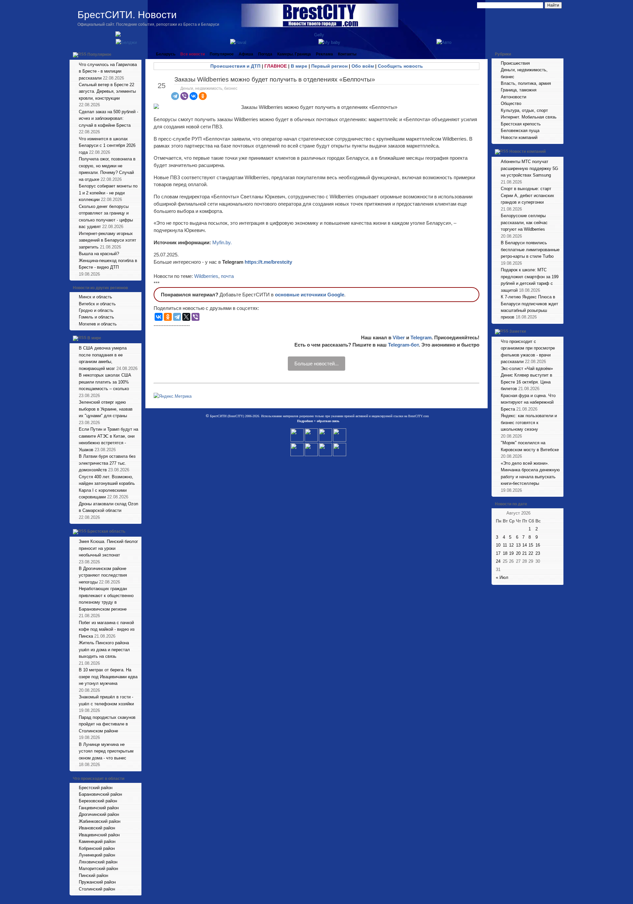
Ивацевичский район (99, 834)
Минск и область (95, 296)
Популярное (99, 54)
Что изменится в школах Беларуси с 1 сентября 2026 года (107, 145)
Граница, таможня (518, 89)
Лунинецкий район (97, 855)
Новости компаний (519, 137)
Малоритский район (98, 868)
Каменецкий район (97, 841)
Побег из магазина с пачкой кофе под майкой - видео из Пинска (107, 629)
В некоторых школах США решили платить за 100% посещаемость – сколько (105, 382)
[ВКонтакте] (193, 96)
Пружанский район (97, 882)
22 (530, 553)
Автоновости (513, 96)
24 (498, 561)
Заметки (517, 331)
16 (537, 545)
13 (518, 545)
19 (511, 553)
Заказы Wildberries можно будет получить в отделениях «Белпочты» (274, 79)
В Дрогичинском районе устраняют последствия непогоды (103, 575)
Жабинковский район (99, 821)
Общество (511, 103)
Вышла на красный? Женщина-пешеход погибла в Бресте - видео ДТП (108, 260)
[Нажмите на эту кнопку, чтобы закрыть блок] (137, 54)
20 (518, 553)
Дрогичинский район (99, 814)
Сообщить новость (400, 66)
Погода (265, 54)
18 (505, 553)
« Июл (502, 577)
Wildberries (206, 276)
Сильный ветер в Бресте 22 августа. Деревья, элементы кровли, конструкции (107, 91)
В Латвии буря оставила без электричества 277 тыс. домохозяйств (107, 463)
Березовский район (98, 800)
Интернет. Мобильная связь (529, 117)
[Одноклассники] (203, 96)
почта (227, 276)
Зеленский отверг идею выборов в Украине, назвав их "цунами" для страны (106, 409)
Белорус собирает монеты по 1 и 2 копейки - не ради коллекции (108, 193)
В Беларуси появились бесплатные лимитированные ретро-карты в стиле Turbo (530, 249)
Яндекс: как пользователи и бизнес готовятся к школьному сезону (529, 422)
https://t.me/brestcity (268, 262)
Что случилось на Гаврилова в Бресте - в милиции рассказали (108, 71)
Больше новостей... (316, 363)
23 (537, 553)
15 (530, 545)
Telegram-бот (403, 345)
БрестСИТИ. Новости (127, 14)
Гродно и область (96, 310)
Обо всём (362, 66)
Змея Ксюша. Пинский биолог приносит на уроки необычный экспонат (108, 548)
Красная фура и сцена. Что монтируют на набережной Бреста (528, 402)
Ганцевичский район (99, 807)
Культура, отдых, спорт (524, 110)
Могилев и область (98, 323)
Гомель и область (96, 317)
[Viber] (184, 96)
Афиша (246, 54)
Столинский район (97, 889)
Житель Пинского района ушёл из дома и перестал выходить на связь (104, 649)
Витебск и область (97, 303)
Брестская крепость (521, 123)
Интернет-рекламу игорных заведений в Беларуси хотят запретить (107, 240)
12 (511, 545)
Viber (399, 337)
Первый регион (329, 66)
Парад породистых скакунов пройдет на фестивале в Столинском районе (107, 724)
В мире (94, 338)
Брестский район (95, 787)
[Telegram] (175, 96)
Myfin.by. (222, 242)
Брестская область (106, 531)
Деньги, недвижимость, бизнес (208, 88)
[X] (186, 317)
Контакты (347, 54)
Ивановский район (97, 827)
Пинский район (93, 875)
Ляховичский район (98, 861)
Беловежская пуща (520, 130)
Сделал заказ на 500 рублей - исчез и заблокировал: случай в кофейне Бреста (108, 118)
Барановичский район (100, 794)
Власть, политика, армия (526, 83)
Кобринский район (97, 848)
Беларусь (165, 54)
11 (505, 545)
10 (498, 545)
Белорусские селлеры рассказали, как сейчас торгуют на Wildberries (524, 222)
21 (524, 553)
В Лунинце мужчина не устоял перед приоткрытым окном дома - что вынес (106, 751)
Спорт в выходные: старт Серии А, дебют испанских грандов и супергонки (527, 195)
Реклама (324, 54)
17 (498, 553)
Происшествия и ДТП (235, 66)
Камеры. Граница (294, 54)
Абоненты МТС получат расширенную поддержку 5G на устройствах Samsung (529, 168)
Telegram (421, 337)
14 (524, 545)
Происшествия (515, 63)
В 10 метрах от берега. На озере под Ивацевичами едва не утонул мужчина (108, 676)
